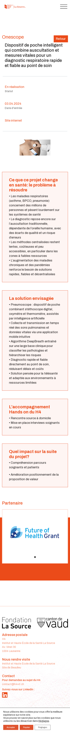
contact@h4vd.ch (13, 684)
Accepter (11, 727)
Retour (61, 38)
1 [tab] (35, 557)
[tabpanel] (35, 534)
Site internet (13, 120)
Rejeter (26, 727)
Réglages (43, 721)
